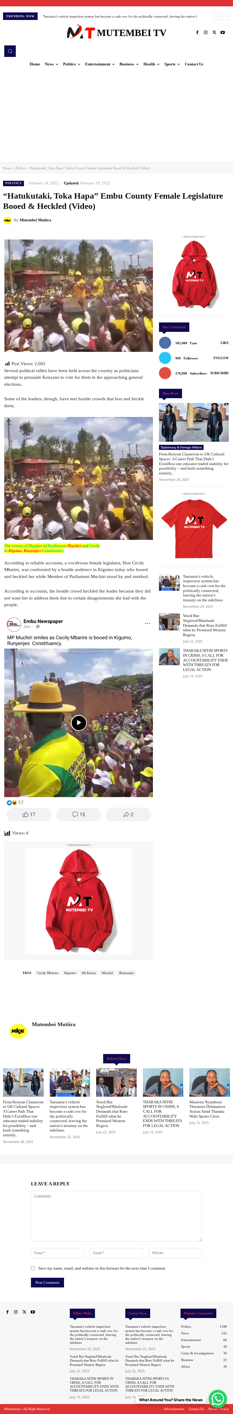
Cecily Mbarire (47, 973)
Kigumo (15, 550)
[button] (10, 51)
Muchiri (74, 545)
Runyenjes (32, 550)
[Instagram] (205, 32)
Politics (20, 168)
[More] (223, 220)
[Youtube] (222, 32)
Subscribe (219, 373)
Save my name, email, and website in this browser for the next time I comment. (102, 1268)
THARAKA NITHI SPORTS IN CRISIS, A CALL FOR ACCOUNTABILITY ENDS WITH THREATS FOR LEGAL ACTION (205, 660)
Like (225, 343)
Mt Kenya (89, 973)
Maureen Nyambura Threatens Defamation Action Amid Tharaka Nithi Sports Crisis (207, 1109)
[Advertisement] (116, 116)
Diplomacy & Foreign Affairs (181, 447)
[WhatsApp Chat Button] (218, 1399)
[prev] (216, 16)
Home (7, 168)
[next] (226, 16)
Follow (221, 358)
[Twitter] (214, 32)
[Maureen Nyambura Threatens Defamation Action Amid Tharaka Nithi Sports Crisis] (209, 1082)
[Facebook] (197, 32)
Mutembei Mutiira (35, 220)
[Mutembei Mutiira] (8, 220)
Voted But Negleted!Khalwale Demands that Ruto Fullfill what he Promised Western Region (106, 16)
